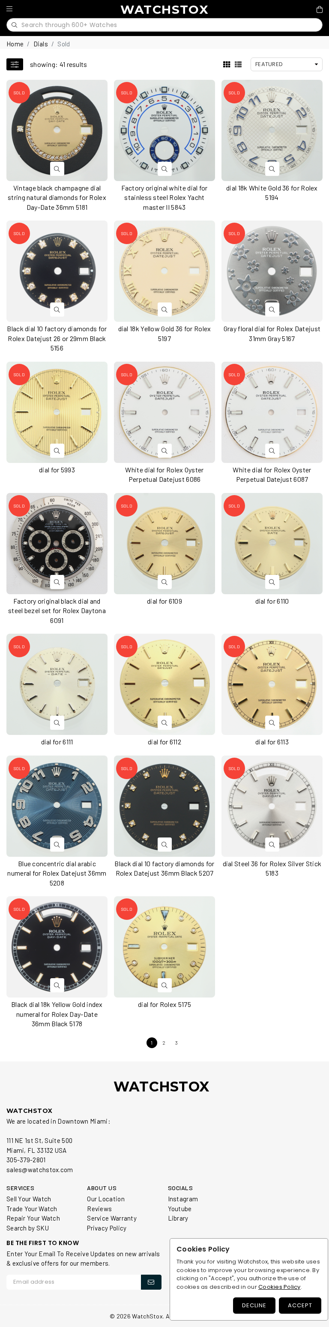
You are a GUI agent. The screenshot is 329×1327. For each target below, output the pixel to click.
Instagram (183, 1199)
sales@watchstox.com (39, 1169)
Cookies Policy (279, 1287)
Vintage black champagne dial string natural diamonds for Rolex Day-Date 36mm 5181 (57, 197)
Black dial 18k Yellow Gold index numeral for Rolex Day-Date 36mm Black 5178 (57, 1014)
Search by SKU (27, 1228)
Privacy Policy (106, 1228)
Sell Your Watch (28, 1199)
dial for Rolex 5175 (164, 1004)
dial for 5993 (57, 470)
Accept (300, 1305)
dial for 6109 (164, 601)
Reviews (99, 1208)
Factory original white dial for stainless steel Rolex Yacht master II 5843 (164, 197)
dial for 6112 (164, 742)
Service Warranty (112, 1218)
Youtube (180, 1208)
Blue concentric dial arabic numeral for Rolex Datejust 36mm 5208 (56, 873)
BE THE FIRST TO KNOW (42, 1243)
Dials (40, 44)
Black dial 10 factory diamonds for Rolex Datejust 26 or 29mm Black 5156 (57, 338)
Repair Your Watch (33, 1218)
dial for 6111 (57, 742)
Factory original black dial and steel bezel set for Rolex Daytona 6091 (57, 610)
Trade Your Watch (31, 1208)
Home (15, 44)
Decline (254, 1305)
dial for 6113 (272, 742)
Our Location (106, 1199)
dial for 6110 (272, 601)
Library (178, 1218)
